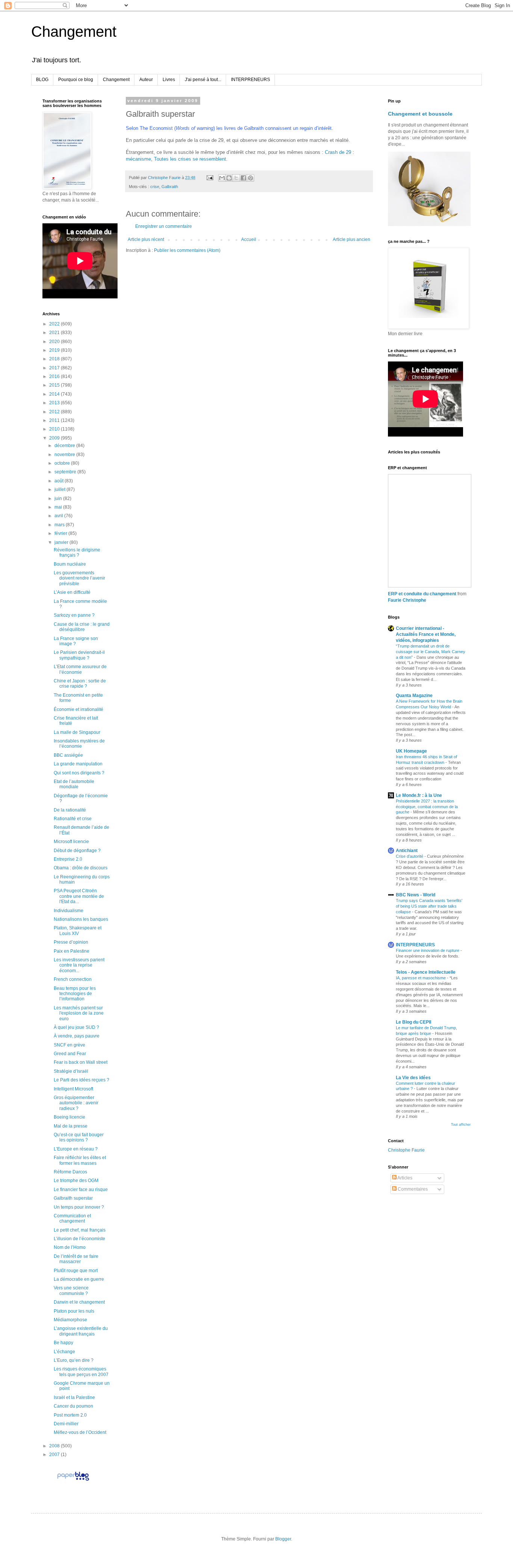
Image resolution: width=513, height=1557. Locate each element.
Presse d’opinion (71, 942)
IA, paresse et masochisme (421, 978)
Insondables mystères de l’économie (79, 743)
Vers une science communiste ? (71, 1290)
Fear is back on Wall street (80, 1062)
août (59, 480)
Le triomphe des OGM (76, 1180)
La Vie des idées (413, 1077)
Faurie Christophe (407, 600)
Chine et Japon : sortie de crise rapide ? (80, 683)
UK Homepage (411, 751)
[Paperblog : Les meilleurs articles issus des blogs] (73, 1480)
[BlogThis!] (229, 178)
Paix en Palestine (71, 951)
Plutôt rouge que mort (76, 1270)
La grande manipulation (78, 763)
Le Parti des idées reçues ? (81, 1080)
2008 (55, 1446)
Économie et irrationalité (78, 709)
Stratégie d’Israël (71, 1071)
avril (59, 515)
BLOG (42, 79)
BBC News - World (415, 894)
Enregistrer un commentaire (163, 226)
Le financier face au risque (81, 1189)
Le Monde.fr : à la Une (419, 795)
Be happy (63, 1342)
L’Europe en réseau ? (76, 1149)
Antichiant (407, 850)
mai (58, 507)
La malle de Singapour (77, 732)
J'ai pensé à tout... (203, 79)
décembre (65, 445)
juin (58, 498)
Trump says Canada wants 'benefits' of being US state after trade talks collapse (429, 906)
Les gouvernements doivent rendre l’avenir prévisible (79, 578)
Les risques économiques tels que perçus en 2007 (81, 1371)
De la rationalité (70, 810)
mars (60, 524)
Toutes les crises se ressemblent (190, 159)
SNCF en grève (69, 1045)
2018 (55, 358)
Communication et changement (72, 1218)
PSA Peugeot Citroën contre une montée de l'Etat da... (79, 896)
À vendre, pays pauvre (77, 1036)
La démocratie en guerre (79, 1279)
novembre (65, 454)
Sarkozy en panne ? (74, 615)
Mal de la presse (71, 1126)
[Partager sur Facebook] (243, 178)
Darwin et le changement (79, 1302)
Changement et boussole (420, 114)
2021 (55, 332)
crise (154, 186)
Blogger (283, 1539)
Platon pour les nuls (74, 1311)
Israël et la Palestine (74, 1397)
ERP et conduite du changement (422, 593)
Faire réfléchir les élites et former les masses (80, 1160)
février (61, 533)
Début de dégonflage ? (77, 850)
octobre (62, 463)
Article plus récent (146, 239)
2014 (55, 394)
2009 (55, 438)
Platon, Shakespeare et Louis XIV (77, 930)
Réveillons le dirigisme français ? (77, 552)
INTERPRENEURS (250, 79)
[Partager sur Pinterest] (250, 178)
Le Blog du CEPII (413, 1022)
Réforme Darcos (70, 1172)
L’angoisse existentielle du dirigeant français (81, 1331)
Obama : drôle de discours (80, 867)
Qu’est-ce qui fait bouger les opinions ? (79, 1137)
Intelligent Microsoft (73, 1089)
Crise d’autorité (410, 856)
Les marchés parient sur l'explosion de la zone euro (79, 1013)
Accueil (248, 239)
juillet (60, 489)
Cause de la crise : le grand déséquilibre (82, 627)
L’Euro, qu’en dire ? (74, 1360)
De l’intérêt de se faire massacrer (76, 1259)
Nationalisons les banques (81, 919)
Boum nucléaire (70, 564)
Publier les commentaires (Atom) (187, 250)
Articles (404, 1178)
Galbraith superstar (73, 1198)
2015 (55, 385)
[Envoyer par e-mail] (222, 178)
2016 (55, 376)
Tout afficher (461, 1124)
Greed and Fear (70, 1053)
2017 (55, 367)
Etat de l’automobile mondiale (74, 784)
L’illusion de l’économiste (79, 1238)
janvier (61, 542)
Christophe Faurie (406, 1150)
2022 (55, 324)
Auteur (146, 79)
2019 (55, 350)
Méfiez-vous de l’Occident (80, 1432)
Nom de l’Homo (70, 1247)
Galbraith (169, 186)
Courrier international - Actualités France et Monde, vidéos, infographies (426, 634)
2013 (55, 402)
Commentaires (412, 1189)
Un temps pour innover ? (79, 1207)
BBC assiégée (68, 755)
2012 (55, 411)
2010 (55, 429)
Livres (169, 79)
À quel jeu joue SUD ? (76, 1027)
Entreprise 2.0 (68, 859)
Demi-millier (66, 1423)
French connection (73, 979)
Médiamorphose (70, 1319)
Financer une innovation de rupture (428, 950)
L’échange (64, 1351)
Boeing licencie (69, 1117)
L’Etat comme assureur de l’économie (80, 669)
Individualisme (68, 910)
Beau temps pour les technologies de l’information (75, 994)
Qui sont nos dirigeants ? (79, 772)
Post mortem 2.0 (70, 1415)
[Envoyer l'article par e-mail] (209, 177)
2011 (55, 420)
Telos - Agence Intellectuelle (426, 972)
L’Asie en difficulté (72, 592)
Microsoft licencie (71, 841)
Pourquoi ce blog (75, 79)
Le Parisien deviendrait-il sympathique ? (79, 655)
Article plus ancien (351, 239)
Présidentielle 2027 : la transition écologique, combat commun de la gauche (427, 807)
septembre (65, 471)
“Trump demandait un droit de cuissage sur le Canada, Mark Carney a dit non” (430, 652)
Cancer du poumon (73, 1406)
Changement (73, 31)
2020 (55, 341)
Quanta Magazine (414, 695)
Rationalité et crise (73, 818)
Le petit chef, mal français (80, 1230)
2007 (55, 1454)
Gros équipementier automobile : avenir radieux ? (76, 1103)
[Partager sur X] (236, 178)
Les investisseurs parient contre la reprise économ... (79, 965)
